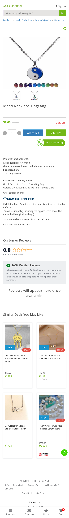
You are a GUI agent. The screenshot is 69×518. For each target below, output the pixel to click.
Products (7, 20)
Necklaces (59, 20)
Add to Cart (33, 132)
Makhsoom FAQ (52, 485)
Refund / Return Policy (15, 485)
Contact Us (44, 480)
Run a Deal (27, 493)
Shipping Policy (34, 485)
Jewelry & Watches (23, 20)
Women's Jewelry (43, 20)
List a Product (41, 493)
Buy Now (55, 132)
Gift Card (9, 488)
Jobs (34, 480)
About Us (24, 480)
